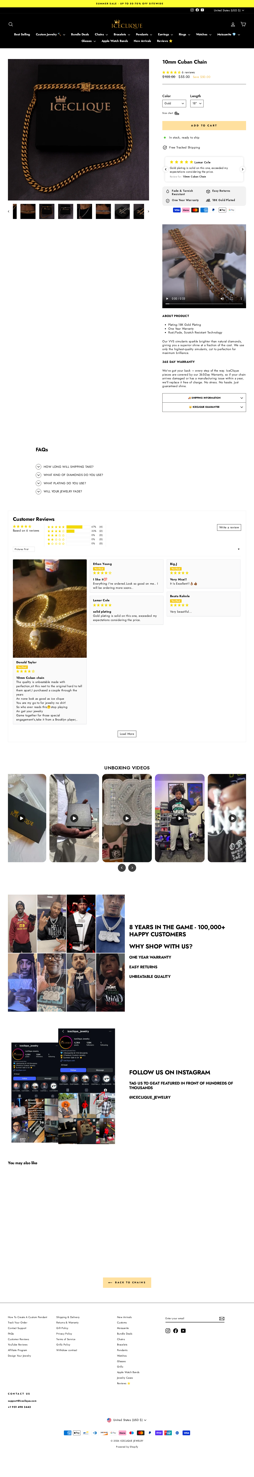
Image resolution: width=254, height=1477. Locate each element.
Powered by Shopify (127, 1447)
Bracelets (120, 34)
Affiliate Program (17, 1350)
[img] (49, 671)
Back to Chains (130, 1282)
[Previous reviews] (165, 169)
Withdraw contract (66, 1350)
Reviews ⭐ (165, 41)
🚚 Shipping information (204, 398)
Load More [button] (127, 734)
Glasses (87, 41)
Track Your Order (17, 1322)
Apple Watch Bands (115, 41)
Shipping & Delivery (68, 1317)
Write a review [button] (229, 527)
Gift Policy (62, 1328)
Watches (202, 34)
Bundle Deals (80, 34)
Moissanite (123, 1328)
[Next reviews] (242, 169)
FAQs (11, 1334)
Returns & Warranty (67, 1322)
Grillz (120, 1367)
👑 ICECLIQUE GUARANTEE (204, 407)
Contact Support (17, 1328)
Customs (122, 1322)
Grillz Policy (63, 1344)
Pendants (142, 34)
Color (166, 96)
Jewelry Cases (125, 1378)
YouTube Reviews (18, 1344)
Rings (183, 34)
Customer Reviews (18, 1339)
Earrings (164, 34)
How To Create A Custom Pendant (27, 1317)
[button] (172, 72)
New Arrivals (142, 41)
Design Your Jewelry (19, 1356)
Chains (100, 34)
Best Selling (22, 34)
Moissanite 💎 (227, 34)
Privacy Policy (64, 1334)
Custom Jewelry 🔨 (49, 34)
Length (195, 96)
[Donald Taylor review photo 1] (50, 608)
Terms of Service (65, 1339)
